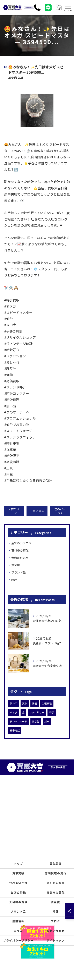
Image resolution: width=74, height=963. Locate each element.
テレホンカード (18, 721)
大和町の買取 (20, 558)
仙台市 (13, 703)
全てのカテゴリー (22, 543)
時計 (14, 580)
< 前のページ (14, 511)
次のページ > (60, 511)
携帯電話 (15, 730)
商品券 (35, 721)
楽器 (34, 703)
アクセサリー (37, 712)
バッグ (13, 712)
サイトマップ (55, 940)
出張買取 (47, 703)
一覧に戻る (37, 511)
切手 (51, 712)
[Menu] (67, 7)
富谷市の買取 (20, 550)
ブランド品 (18, 572)
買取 (24, 703)
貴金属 (15, 565)
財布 (46, 721)
